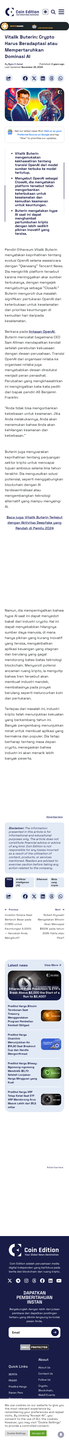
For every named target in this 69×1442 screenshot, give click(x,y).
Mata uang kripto (54, 882)
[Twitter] (34, 78)
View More (51, 965)
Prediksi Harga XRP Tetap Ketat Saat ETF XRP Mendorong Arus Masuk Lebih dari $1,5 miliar (22, 1099)
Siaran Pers (16, 1392)
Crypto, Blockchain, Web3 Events (46, 1390)
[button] (61, 12)
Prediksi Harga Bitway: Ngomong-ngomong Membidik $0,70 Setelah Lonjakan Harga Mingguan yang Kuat (22, 1073)
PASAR (13, 1380)
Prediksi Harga (18, 1386)
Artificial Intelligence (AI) (22, 882)
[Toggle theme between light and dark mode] (45, 12)
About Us (44, 1367)
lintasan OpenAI (42, 331)
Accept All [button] (38, 1433)
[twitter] (9, 1280)
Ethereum (42, 879)
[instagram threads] (34, 1280)
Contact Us (45, 1373)
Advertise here (54, 816)
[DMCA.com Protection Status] (34, 1347)
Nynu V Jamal (15, 64)
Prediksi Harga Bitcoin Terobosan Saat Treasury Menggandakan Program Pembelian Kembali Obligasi (22, 1015)
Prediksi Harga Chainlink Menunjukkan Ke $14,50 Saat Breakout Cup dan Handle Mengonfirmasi (21, 1044)
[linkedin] (50, 1280)
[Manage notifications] (61, 1435)
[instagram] (26, 1280)
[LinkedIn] (43, 78)
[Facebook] (25, 78)
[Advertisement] (34, 572)
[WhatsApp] (60, 78)
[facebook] (42, 1280)
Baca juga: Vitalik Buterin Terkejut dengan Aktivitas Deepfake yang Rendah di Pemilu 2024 (34, 523)
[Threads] (51, 78)
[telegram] (18, 1280)
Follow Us (44, 1379)
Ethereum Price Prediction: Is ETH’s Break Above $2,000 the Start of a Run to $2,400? (34, 992)
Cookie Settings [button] (16, 1433)
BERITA (13, 1374)
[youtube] (59, 1280)
